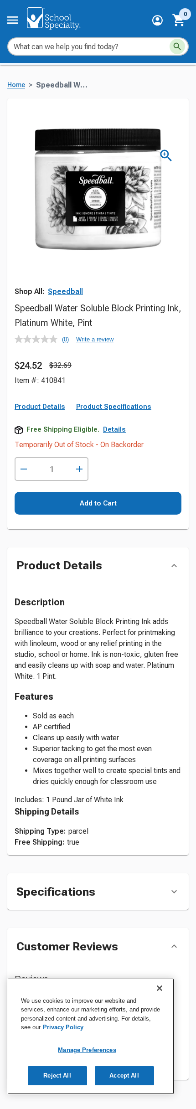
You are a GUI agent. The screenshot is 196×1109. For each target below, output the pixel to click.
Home (16, 85)
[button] (157, 20)
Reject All (57, 1075)
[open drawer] (13, 20)
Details (114, 429)
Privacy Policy (63, 1027)
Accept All (124, 1075)
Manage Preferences (87, 1050)
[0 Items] (179, 20)
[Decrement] (24, 469)
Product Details (40, 406)
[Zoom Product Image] (166, 155)
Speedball (65, 291)
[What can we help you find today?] (177, 46)
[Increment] (79, 469)
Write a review (94, 339)
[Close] (160, 988)
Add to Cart (98, 503)
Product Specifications (113, 406)
